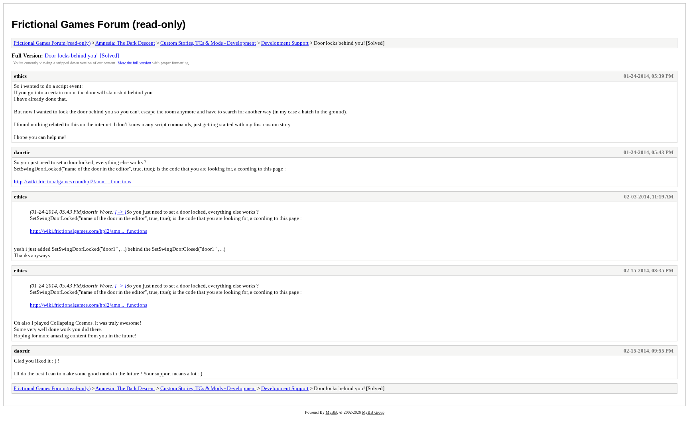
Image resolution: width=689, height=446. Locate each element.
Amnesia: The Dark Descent (125, 43)
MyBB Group (373, 412)
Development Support (285, 43)
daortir (22, 152)
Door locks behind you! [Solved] (82, 55)
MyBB (331, 412)
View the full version (134, 63)
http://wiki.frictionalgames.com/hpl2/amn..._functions (72, 181)
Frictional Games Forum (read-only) (99, 24)
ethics (20, 76)
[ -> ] (120, 212)
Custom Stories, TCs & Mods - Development (208, 43)
